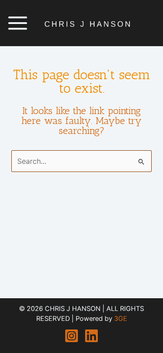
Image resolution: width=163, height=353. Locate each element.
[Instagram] (71, 336)
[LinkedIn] (91, 336)
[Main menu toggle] (17, 23)
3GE (120, 319)
